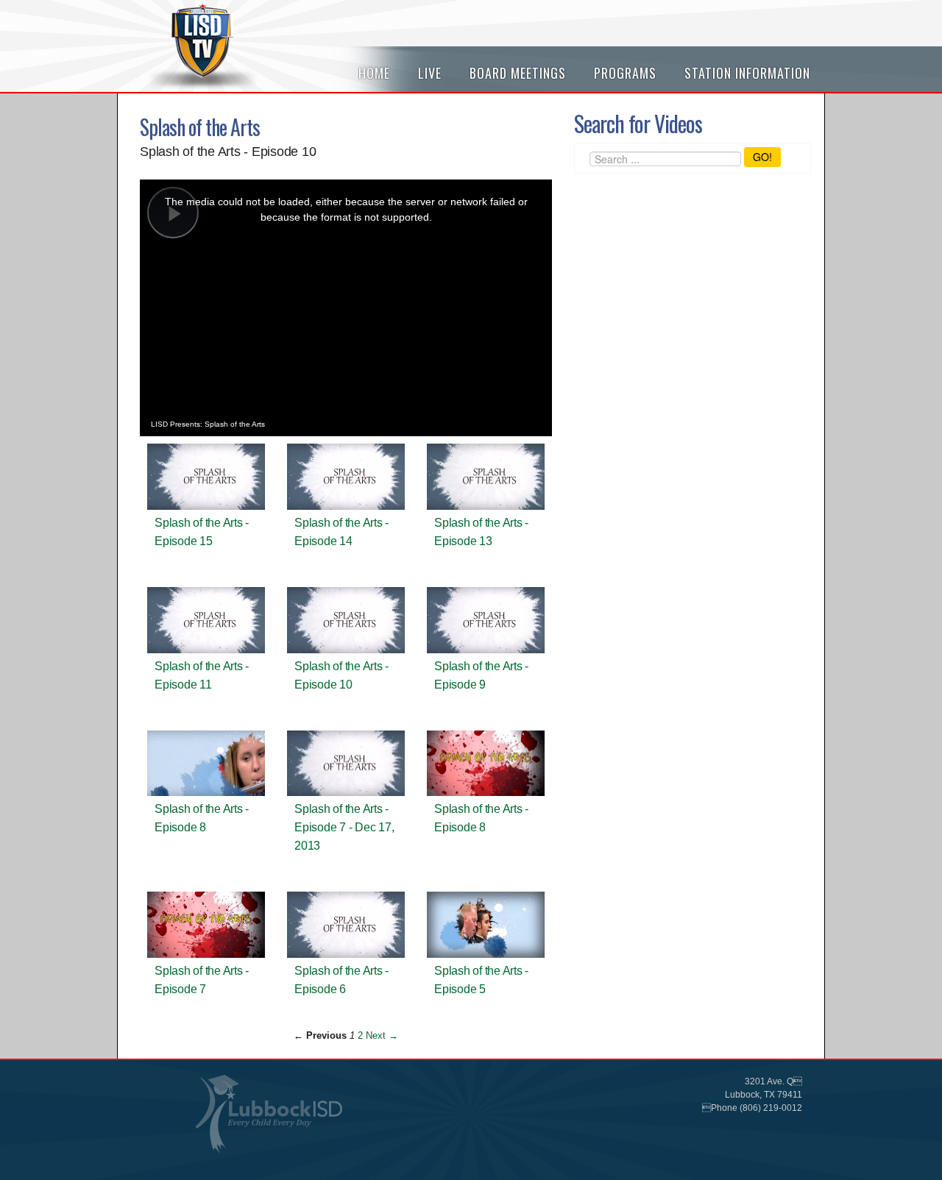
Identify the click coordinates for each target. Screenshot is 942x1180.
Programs (625, 72)
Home (374, 72)
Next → (382, 1035)
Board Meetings (518, 72)
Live (430, 72)
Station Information (747, 72)
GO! (762, 156)
